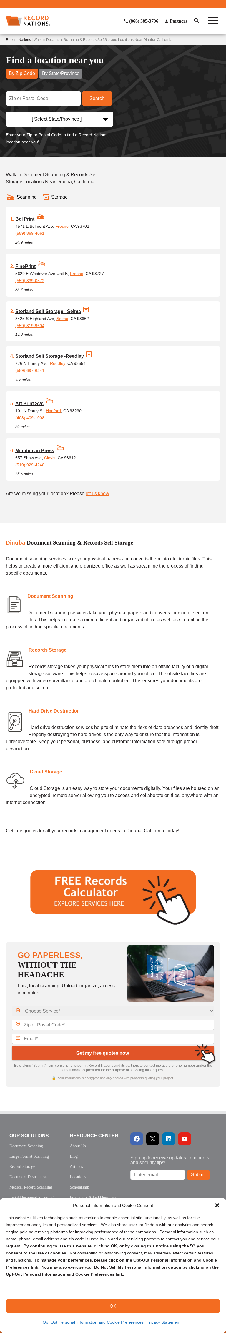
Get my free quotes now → (105, 1053)
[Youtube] (184, 1138)
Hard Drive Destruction (54, 710)
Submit (198, 1174)
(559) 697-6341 (29, 370)
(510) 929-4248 (29, 464)
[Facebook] (136, 1138)
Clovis (49, 457)
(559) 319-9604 (29, 325)
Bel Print (24, 219)
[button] (217, 1205)
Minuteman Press (34, 450)
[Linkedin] (168, 1138)
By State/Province (60, 73)
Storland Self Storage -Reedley (49, 356)
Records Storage (48, 650)
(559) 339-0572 (29, 280)
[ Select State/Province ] (57, 119)
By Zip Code (22, 73)
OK (113, 1306)
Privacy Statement (163, 1322)
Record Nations (18, 40)
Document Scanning (50, 596)
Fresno (62, 226)
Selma (62, 318)
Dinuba (15, 543)
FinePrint (25, 266)
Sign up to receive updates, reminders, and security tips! (170, 1160)
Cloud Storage (46, 771)
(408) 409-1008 (29, 417)
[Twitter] (152, 1138)
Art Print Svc (29, 403)
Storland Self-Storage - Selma (48, 311)
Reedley (57, 363)
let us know (97, 493)
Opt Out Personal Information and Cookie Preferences (93, 1322)
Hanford (53, 410)
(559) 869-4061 (29, 233)
